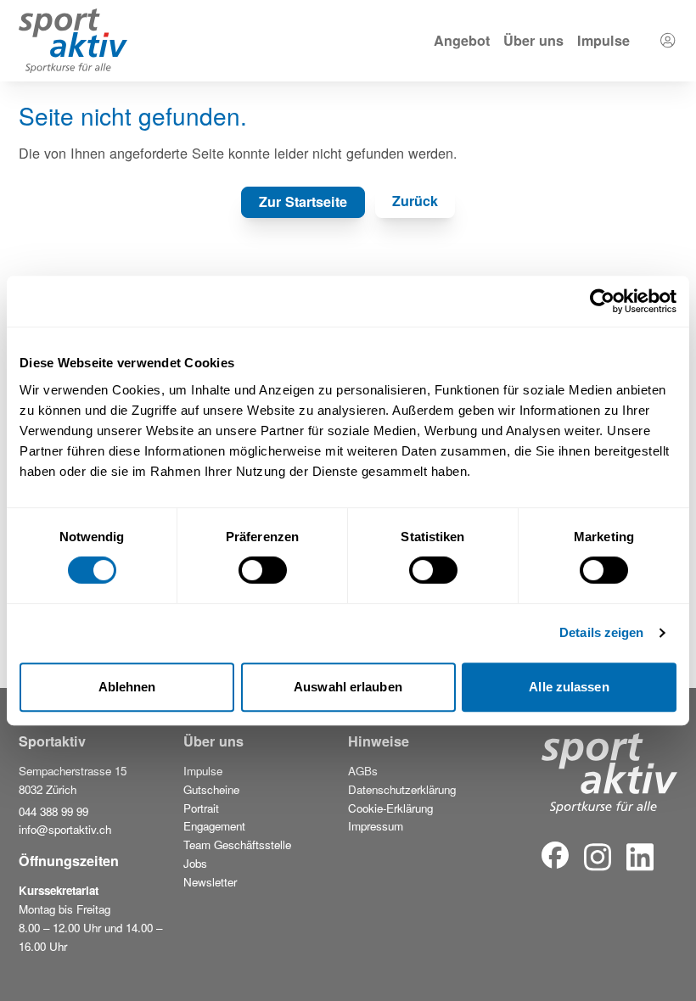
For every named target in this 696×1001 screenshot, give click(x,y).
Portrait (201, 808)
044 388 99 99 (53, 811)
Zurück (415, 200)
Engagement (214, 826)
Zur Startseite (303, 201)
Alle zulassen (569, 686)
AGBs (363, 771)
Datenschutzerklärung (402, 789)
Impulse (603, 40)
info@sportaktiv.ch (65, 829)
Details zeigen (601, 632)
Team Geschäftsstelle (237, 844)
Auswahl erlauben (348, 686)
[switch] (263, 570)
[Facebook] (555, 857)
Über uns (533, 40)
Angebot (462, 40)
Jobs (195, 863)
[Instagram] (609, 784)
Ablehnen (127, 686)
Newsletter (210, 882)
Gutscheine (211, 789)
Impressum (375, 826)
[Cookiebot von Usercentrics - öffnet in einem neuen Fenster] (602, 301)
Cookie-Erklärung (390, 808)
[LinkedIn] (640, 857)
